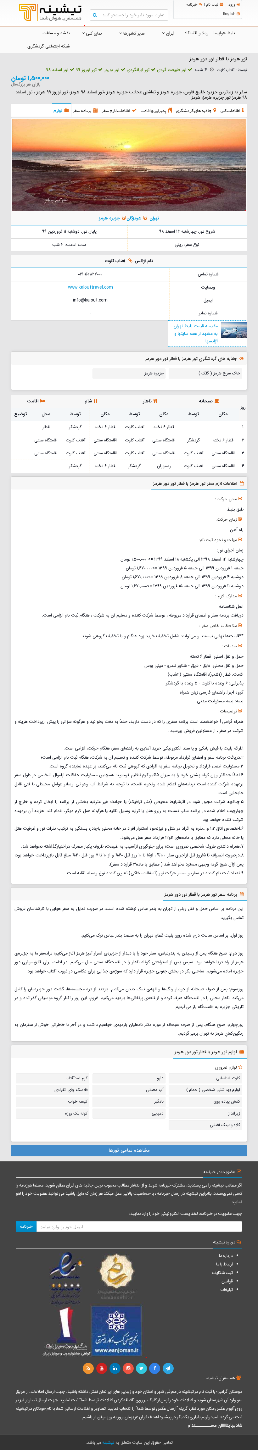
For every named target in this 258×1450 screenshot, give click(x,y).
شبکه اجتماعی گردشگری (48, 46)
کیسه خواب (77, 1101)
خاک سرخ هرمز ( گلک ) (219, 373)
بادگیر (159, 1101)
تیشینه (108, 1442)
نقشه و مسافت (56, 33)
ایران (169, 33)
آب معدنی (155, 1090)
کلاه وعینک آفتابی (225, 1125)
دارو (160, 1078)
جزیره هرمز (109, 218)
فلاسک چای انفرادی (70, 1090)
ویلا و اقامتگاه (197, 33)
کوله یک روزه (76, 1113)
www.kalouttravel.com (90, 287)
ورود (231, 5)
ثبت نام (212, 5)
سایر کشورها (133, 33)
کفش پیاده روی (227, 1101)
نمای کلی (93, 33)
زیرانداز (234, 1113)
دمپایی (158, 1113)
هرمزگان (134, 218)
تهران (154, 218)
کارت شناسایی (228, 1078)
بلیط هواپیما (224, 33)
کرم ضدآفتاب (76, 1078)
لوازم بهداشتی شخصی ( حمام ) (213, 1090)
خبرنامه (191, 5)
